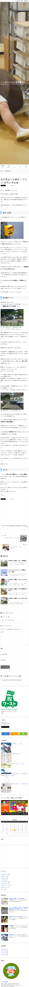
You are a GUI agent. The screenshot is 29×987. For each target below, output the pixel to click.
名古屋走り (13, 525)
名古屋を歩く (4, 876)
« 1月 (7, 833)
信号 (22, 525)
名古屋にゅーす (4, 887)
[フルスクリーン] (26, 813)
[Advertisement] (14, 512)
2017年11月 (3, 952)
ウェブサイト (3, 660)
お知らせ (3, 889)
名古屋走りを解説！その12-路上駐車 (16, 898)
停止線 (24, 525)
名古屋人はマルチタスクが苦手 (15, 916)
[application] (14, 807)
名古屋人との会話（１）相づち (18, 763)
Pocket (12, 185)
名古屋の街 (3, 879)
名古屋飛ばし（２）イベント (15, 925)
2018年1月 (3, 949)
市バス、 (27, 526)
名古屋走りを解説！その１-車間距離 (17, 560)
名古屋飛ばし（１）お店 (17, 743)
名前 (1, 648)
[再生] (3, 813)
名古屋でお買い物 (5, 881)
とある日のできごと (5, 885)
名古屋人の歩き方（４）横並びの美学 (20, 783)
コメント (2, 631)
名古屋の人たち (4, 874)
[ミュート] (24, 813)
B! (6, 734)
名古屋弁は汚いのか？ (16, 753)
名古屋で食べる (4, 883)
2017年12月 (3, 951)
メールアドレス (4, 654)
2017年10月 (3, 954)
